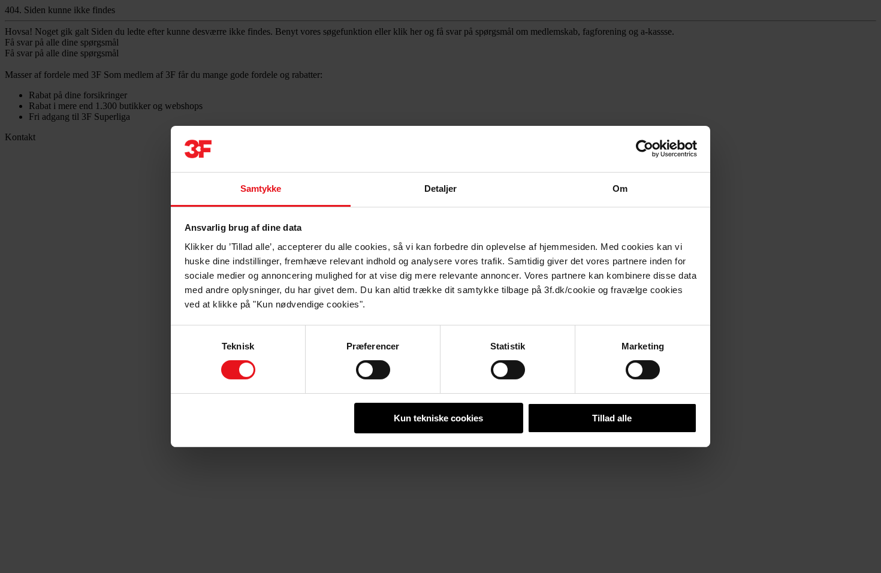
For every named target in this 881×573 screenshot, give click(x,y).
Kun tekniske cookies (438, 418)
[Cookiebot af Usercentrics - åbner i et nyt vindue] (644, 149)
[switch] (373, 369)
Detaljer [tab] (440, 188)
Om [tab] (620, 188)
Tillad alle (612, 418)
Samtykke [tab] (261, 188)
